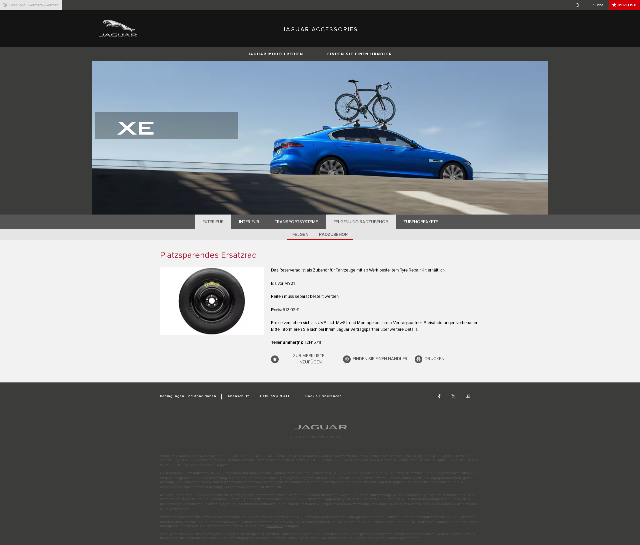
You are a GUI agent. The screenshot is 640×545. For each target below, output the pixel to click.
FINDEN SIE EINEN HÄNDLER (359, 54)
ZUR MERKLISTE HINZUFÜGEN (308, 359)
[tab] (213, 222)
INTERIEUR (249, 222)
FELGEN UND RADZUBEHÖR (360, 222)
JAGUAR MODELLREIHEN (275, 54)
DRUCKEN (434, 358)
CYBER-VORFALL (275, 396)
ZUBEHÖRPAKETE (420, 222)
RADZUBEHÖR (333, 234)
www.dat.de (274, 526)
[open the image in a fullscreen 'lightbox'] (212, 301)
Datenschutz (238, 396)
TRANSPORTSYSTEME (296, 222)
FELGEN (300, 234)
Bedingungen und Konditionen (188, 396)
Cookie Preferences (323, 396)
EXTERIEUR (213, 222)
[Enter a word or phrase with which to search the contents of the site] (591, 5)
